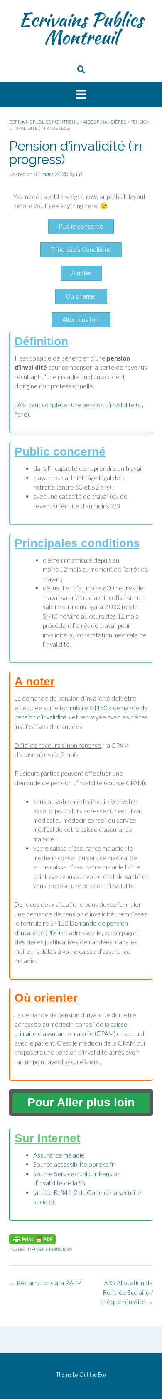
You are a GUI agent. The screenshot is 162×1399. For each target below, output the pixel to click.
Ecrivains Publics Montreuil (81, 28)
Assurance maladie (59, 1155)
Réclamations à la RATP (45, 1283)
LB (79, 173)
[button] (81, 95)
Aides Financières (52, 1248)
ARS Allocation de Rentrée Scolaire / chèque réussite (127, 1292)
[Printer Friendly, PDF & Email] (32, 1238)
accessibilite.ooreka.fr (84, 1164)
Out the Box (92, 1374)
